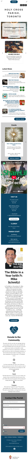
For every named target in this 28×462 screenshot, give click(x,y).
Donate (14, 1)
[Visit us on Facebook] (14, 449)
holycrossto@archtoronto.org (15, 215)
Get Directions (14, 219)
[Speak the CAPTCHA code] (5, 433)
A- (23, 5)
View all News (20, 119)
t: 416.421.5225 (14, 441)
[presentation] (2, 53)
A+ (21, 5)
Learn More (14, 320)
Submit (21, 431)
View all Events (14, 158)
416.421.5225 (14, 213)
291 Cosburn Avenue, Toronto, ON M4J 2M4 (14, 440)
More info (14, 36)
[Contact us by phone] (26, 1)
